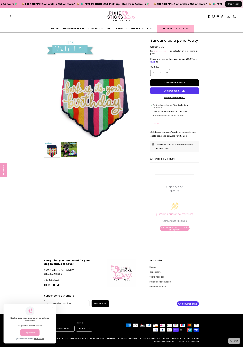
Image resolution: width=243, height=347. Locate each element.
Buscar (152, 267)
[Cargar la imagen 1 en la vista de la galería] (52, 149)
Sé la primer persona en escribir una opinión (174, 228)
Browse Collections (176, 28)
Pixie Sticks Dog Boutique (71, 338)
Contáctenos (156, 272)
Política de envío (157, 286)
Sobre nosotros (156, 276)
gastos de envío (162, 51)
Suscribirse (100, 303)
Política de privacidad (150, 338)
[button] (10, 16)
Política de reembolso (160, 281)
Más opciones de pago (174, 97)
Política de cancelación (188, 341)
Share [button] (156, 123)
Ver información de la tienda (168, 115)
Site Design (90, 338)
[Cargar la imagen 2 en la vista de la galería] (69, 149)
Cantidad (154, 67)
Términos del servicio (171, 338)
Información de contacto (164, 341)
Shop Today (233, 4)
